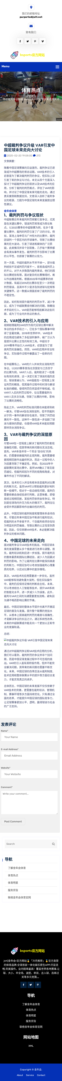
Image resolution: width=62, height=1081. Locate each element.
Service (30, 1075)
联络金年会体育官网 (19, 897)
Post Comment (13, 821)
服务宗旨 (13, 890)
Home (30, 95)
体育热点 (13, 875)
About (20, 1075)
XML (31, 1045)
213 (38, 155)
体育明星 (13, 882)
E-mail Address (9, 749)
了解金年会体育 (17, 867)
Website (5, 768)
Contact (41, 1075)
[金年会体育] (31, 54)
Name (4, 731)
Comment (7, 787)
